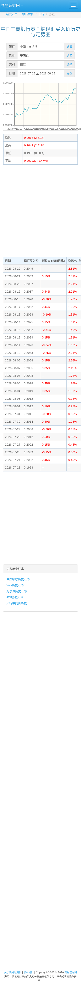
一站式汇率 (10, 14)
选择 (69, 46)
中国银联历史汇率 (18, 579)
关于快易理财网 (13, 972)
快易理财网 (70, 972)
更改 (69, 73)
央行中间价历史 (16, 603)
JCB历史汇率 (14, 597)
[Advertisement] (40, 210)
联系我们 (28, 972)
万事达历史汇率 (16, 591)
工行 (41, 14)
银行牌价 (28, 14)
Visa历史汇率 (15, 585)
